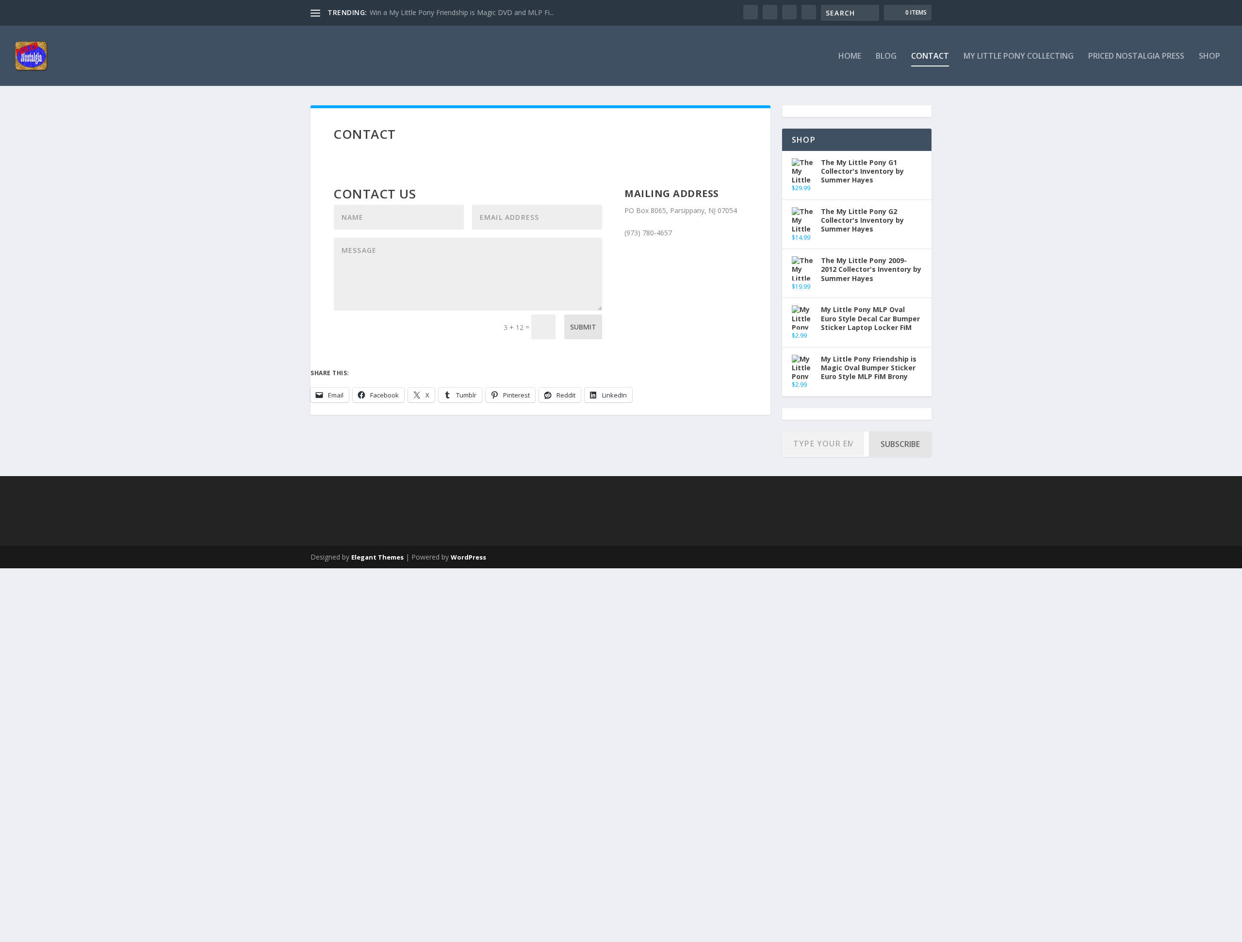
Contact (930, 56)
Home (849, 56)
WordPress (468, 557)
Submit (583, 326)
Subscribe (900, 444)
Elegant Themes (377, 557)
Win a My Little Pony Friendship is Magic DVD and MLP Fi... (462, 12)
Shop (1209, 56)
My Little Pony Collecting (1019, 56)
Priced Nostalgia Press (1136, 56)
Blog (886, 56)
